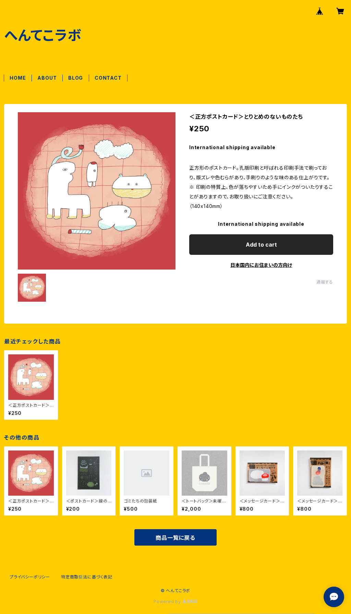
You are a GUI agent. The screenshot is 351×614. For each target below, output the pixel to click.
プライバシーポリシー (30, 576)
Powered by (168, 601)
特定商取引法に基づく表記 (86, 576)
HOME (18, 78)
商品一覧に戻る (175, 537)
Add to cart (261, 244)
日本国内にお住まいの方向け (261, 265)
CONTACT (108, 78)
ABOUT (47, 78)
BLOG (75, 78)
